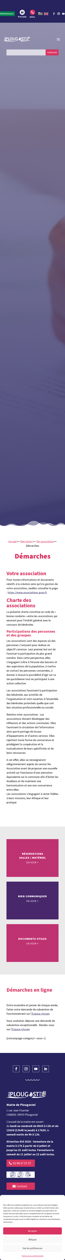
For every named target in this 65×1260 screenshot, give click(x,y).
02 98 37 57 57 (22, 1163)
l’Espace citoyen (40, 1013)
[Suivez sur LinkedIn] (45, 1069)
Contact (22, 1186)
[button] (60, 1198)
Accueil (12, 541)
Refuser (33, 1239)
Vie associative (45, 541)
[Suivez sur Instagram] (58, 13)
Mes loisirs (26, 541)
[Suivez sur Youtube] (35, 1069)
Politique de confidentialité (32, 1256)
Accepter (32, 1230)
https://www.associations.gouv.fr (27, 592)
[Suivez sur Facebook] (53, 13)
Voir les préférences (32, 1248)
